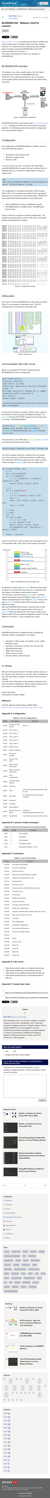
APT (36, 1273)
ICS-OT (8, 1229)
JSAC (39, 1278)
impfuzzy (7, 1265)
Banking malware (20, 1269)
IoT (6, 1282)
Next (45, 1185)
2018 (5, 1442)
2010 (5, 1471)
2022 (5, 1428)
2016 (5, 1449)
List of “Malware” (10, 9)
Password (15, 1273)
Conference (16, 1251)
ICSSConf (9, 1234)
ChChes (33, 1251)
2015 (5, 1453)
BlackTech (31, 1256)
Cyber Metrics (10, 1225)
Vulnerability (10, 1213)
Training (41, 1251)
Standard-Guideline (11, 1291)
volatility (16, 1265)
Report (18, 1260)
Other (7, 1238)
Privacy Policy (21, 1493)
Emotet (7, 1287)
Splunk (25, 1260)
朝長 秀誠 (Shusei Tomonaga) (15, 1017)
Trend (43, 1273)
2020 (5, 1435)
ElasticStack (35, 1260)
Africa (7, 1278)
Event (7, 1209)
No (15, 1051)
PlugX (35, 1265)
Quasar (17, 1282)
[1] (26, 51)
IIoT (11, 1282)
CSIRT (7, 1273)
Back (4, 1185)
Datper (25, 1251)
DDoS (30, 1273)
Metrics (23, 1287)
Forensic (8, 1221)
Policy (23, 1273)
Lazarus (5, 31)
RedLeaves (26, 1265)
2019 (5, 1438)
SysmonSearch (29, 1278)
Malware (8, 1200)
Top (2, 9)
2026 (5, 1413)
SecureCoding (16, 1278)
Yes (7, 1051)
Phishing (15, 1287)
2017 (5, 1446)
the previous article (11, 42)
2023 (5, 1424)
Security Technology (13, 1217)
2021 (5, 1431)
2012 (5, 1464)
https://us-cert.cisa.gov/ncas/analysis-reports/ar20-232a (22, 707)
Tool (24, 1256)
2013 (5, 1460)
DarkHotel (8, 1269)
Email (15, 37)
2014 (5, 1456)
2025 (5, 1417)
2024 (5, 1420)
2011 (5, 1467)
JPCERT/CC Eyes (9, 3)
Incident (8, 1204)
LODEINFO (26, 1282)
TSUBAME (32, 1287)
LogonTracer (9, 1260)
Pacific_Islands (34, 1269)
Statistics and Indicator (12, 1256)
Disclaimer (29, 1493)
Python (7, 1251)
